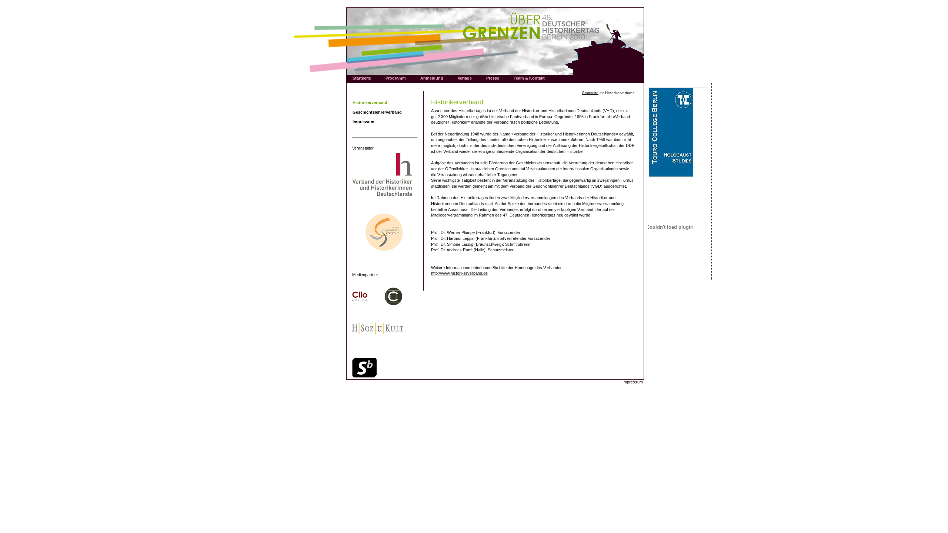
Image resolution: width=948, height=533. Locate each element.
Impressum (632, 382)
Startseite (590, 93)
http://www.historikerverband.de (459, 273)
